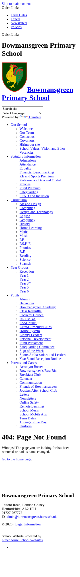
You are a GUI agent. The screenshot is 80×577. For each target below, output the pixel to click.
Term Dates (19, 15)
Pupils (15, 295)
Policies (16, 27)
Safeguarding (29, 192)
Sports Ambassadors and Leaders (43, 355)
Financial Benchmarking (37, 172)
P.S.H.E (25, 244)
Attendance (28, 164)
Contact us (27, 136)
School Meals (29, 410)
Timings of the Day (33, 422)
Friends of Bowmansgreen (38, 386)
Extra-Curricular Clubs (36, 327)
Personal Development (35, 339)
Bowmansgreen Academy (38, 307)
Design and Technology (36, 212)
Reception (27, 271)
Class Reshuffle (31, 311)
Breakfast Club (30, 374)
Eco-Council (28, 323)
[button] (21, 34)
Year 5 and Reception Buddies (41, 359)
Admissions (28, 160)
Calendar (26, 378)
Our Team (27, 132)
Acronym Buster (31, 367)
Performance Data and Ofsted (40, 180)
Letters (15, 19)
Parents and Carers (24, 363)
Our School (19, 125)
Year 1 (24, 275)
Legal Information (28, 524)
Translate (34, 117)
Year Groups (19, 267)
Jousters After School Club (38, 390)
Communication (31, 382)
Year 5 (24, 287)
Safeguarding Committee (37, 347)
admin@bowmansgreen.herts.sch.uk (31, 517)
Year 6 (24, 291)
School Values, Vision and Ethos (42, 148)
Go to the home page (16, 459)
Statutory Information (26, 156)
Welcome (26, 128)
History (25, 224)
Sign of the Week (32, 351)
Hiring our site (30, 144)
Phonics (25, 247)
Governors (27, 140)
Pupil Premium (30, 188)
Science (25, 259)
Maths (24, 232)
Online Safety (29, 402)
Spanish (25, 263)
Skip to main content (16, 4)
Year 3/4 (25, 283)
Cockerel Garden (32, 315)
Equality (25, 168)
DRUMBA (28, 319)
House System (30, 331)
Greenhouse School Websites (22, 540)
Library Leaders (31, 335)
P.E (22, 240)
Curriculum (19, 200)
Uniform (26, 426)
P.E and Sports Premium (37, 176)
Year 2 (24, 279)
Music (24, 236)
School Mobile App (33, 414)
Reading (25, 255)
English (25, 216)
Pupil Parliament (31, 343)
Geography (27, 220)
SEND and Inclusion (34, 196)
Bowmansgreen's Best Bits (38, 370)
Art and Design (30, 204)
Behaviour (27, 303)
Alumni (25, 299)
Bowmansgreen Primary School (37, 94)
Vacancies (27, 152)
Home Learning (31, 228)
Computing (27, 208)
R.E (22, 251)
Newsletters (19, 23)
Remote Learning (32, 406)
